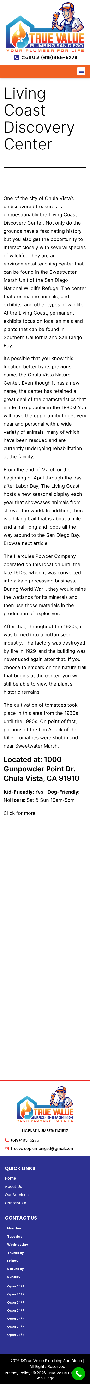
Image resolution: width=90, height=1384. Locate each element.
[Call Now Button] (78, 1373)
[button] (81, 71)
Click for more (20, 813)
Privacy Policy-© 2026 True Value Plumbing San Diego (45, 1375)
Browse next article (26, 543)
